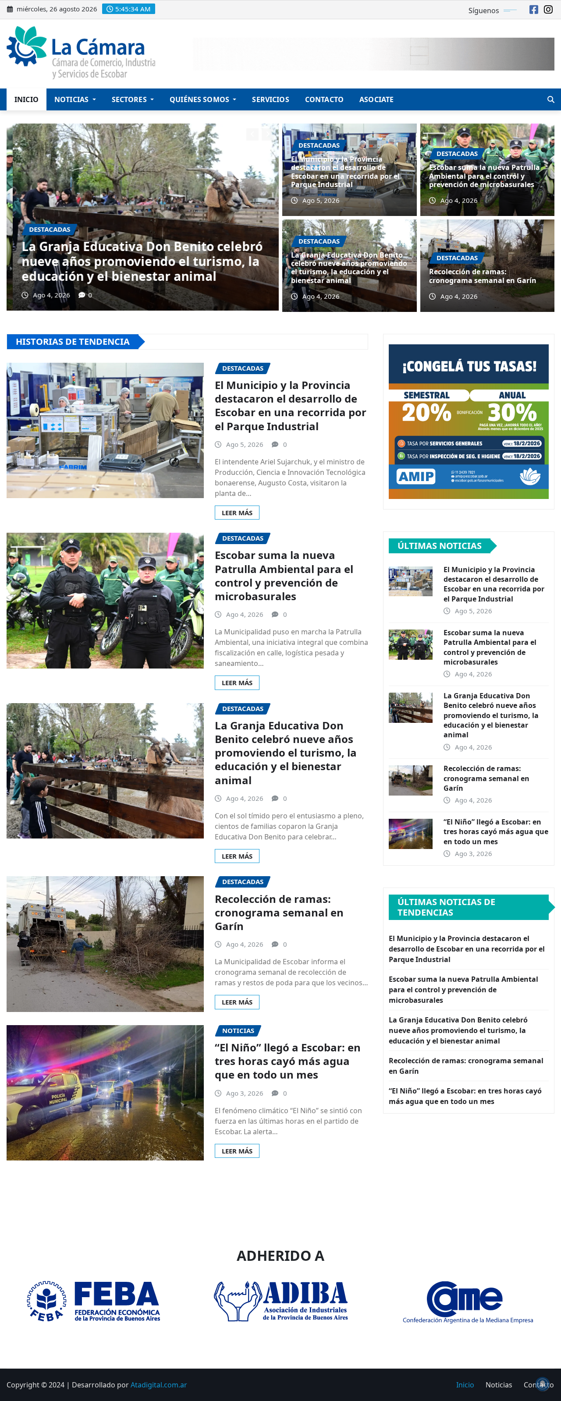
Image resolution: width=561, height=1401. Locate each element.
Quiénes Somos (200, 99)
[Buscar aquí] (550, 99)
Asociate (376, 99)
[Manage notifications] (543, 1384)
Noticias (72, 99)
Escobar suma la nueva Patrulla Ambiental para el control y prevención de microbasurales (484, 176)
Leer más (237, 512)
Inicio (26, 99)
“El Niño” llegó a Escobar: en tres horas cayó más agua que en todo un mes (288, 1061)
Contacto (324, 99)
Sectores (130, 99)
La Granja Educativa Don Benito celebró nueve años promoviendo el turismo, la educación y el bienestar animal (349, 267)
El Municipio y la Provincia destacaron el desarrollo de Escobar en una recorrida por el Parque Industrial (345, 171)
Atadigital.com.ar (159, 1385)
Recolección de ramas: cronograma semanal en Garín (121, 268)
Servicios (270, 99)
